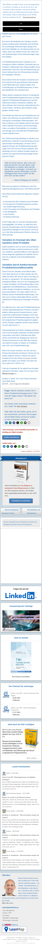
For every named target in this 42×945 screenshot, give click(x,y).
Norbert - (12, 831)
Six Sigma (5, 915)
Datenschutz (17, 943)
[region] (21, 16)
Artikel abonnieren (11, 437)
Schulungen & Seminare (10, 920)
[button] (6, 422)
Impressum (9, 943)
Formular (26, 358)
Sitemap (23, 943)
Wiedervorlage (8, 373)
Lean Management (8, 910)
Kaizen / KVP (7, 913)
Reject (21, 29)
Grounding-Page (31, 943)
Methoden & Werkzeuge (10, 918)
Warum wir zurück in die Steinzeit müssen (16, 797)
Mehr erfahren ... (32, 758)
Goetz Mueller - (14, 811)
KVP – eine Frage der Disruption (17, 384)
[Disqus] (21, 556)
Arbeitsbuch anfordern (21, 501)
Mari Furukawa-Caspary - (17, 793)
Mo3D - (12, 773)
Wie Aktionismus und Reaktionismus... (33, 512)
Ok (21, 24)
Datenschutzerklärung (29, 17)
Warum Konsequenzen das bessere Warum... (10, 511)
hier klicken (22, 406)
